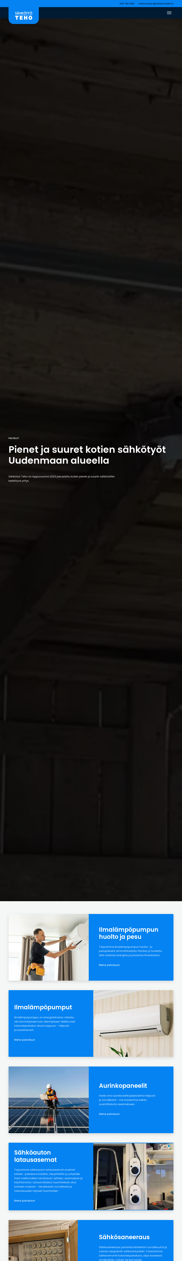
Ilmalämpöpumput (43, 1007)
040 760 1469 (127, 4)
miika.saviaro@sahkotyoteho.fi (156, 4)
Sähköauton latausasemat (35, 1156)
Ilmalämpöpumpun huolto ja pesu (128, 933)
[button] (169, 13)
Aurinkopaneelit (123, 1086)
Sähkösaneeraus (124, 1237)
